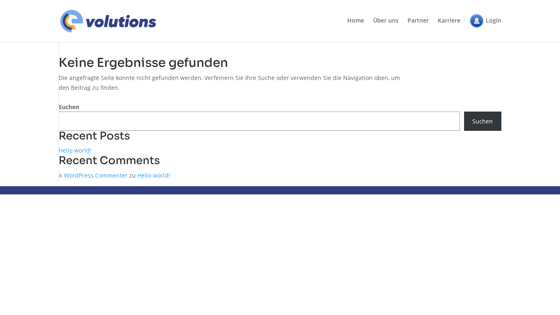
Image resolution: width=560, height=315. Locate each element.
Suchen (69, 107)
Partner (418, 21)
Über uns (385, 21)
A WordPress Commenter (93, 175)
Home (355, 21)
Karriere (449, 21)
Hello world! (75, 150)
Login (493, 20)
